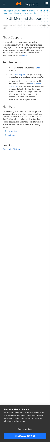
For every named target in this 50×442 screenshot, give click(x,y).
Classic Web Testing (11, 149)
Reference (32, 11)
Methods (11, 135)
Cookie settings (25, 429)
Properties (12, 131)
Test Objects (43, 11)
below (25, 55)
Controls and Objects (11, 13)
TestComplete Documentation (14, 11)
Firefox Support (19, 74)
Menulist (32, 13)
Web (21, 13)
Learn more (20, 421)
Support (31, 4)
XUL (26, 13)
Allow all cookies (25, 436)
